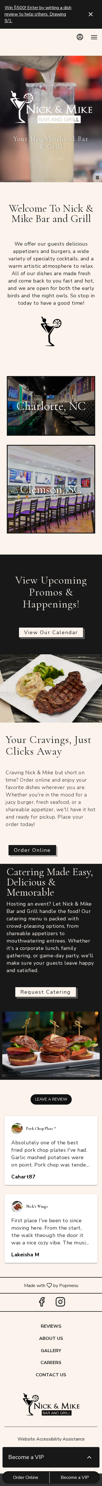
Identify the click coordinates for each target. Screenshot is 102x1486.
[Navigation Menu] (94, 37)
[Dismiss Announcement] (90, 14)
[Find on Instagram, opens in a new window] (60, 1303)
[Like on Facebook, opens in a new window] (42, 1303)
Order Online (25, 1477)
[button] (51, 1099)
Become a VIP (75, 1477)
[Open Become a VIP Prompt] (89, 1457)
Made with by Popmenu (41, 1285)
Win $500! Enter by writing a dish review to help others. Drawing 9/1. (38, 14)
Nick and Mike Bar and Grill (51, 1405)
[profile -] (79, 37)
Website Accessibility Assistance (51, 1439)
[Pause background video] (97, 177)
